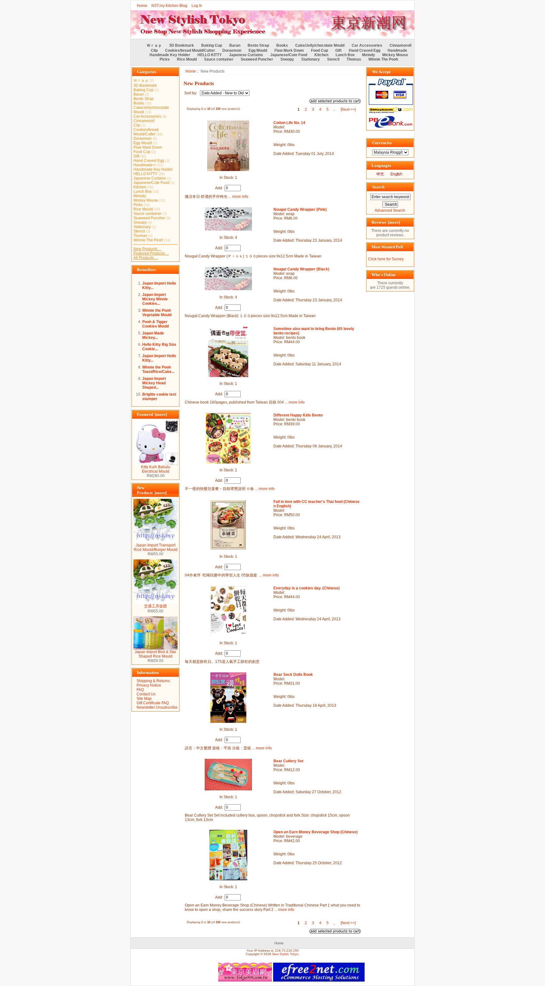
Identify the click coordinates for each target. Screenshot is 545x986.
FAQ (140, 690)
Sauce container (218, 59)
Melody (368, 55)
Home (142, 5)
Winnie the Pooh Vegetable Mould (157, 312)
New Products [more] (152, 490)
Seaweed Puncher (257, 59)
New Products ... (147, 249)
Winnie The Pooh (383, 59)
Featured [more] (152, 414)
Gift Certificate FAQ (153, 703)
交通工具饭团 (155, 606)
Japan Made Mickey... (153, 335)
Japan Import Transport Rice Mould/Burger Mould (156, 547)
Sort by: (191, 93)
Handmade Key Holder (169, 55)
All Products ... (145, 258)
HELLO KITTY (209, 55)
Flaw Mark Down (289, 50)
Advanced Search (390, 210)
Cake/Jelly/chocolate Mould (319, 45)
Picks (165, 59)
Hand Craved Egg (364, 50)
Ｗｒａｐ (154, 45)
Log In (196, 5)
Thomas (354, 59)
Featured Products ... (151, 253)
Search (378, 187)
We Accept (381, 71)
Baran (234, 45)
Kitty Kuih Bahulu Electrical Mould (155, 469)
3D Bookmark (181, 45)
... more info (237, 196)
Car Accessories (367, 45)
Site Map (144, 698)
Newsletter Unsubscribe (157, 707)
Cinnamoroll (400, 45)
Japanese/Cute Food (288, 55)
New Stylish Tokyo (285, 954)
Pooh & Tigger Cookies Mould (155, 324)
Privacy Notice (149, 685)
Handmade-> (144, 165)
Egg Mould (258, 50)
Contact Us (146, 694)
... (334, 109)
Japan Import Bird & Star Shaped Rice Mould (155, 654)
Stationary (310, 59)
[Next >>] (348, 109)
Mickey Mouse (395, 55)
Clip (154, 50)
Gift (338, 50)
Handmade (397, 50)
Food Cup (319, 50)
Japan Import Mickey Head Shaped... (154, 383)
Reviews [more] (386, 222)
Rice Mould (187, 59)
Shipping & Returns (153, 681)
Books (282, 45)
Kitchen (321, 55)
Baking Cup (211, 45)
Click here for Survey (386, 259)
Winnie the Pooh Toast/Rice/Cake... (158, 369)
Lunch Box (345, 55)
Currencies (382, 142)
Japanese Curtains (246, 55)
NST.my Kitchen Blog (169, 5)
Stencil (333, 59)
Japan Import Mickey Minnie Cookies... (155, 299)
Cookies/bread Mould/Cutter (190, 50)
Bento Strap (258, 45)
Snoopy (287, 59)
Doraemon (231, 50)
